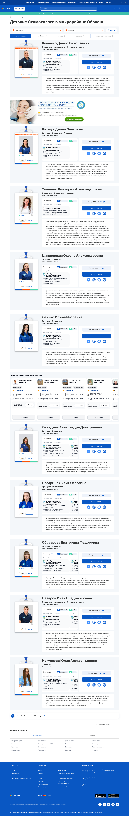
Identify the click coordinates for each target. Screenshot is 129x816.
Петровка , (73, 812)
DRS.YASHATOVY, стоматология (96, 395)
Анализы (41, 781)
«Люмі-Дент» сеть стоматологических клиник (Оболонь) (53, 63)
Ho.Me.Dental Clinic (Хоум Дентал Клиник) (49, 395)
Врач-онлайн (62, 770)
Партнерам (15, 773)
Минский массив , (48, 812)
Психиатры (42, 747)
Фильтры (112, 30)
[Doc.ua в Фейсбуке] (100, 804)
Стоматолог (47, 47)
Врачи (40, 770)
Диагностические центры (46, 776)
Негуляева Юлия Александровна (69, 661)
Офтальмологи (70, 744)
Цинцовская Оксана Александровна (72, 255)
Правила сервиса (17, 776)
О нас (13, 770)
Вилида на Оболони (53, 208)
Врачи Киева (16, 17)
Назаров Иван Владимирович (67, 598)
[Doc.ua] (7, 9)
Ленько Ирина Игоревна (62, 317)
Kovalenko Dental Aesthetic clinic (24, 395)
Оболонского (18, 812)
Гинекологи (42, 741)
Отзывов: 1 (30, 160)
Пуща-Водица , (65, 812)
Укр (125, 2)
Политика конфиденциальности (22, 778)
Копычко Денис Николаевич (65, 43)
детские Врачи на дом (95, 812)
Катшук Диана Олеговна (62, 129)
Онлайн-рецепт (43, 787)
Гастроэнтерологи (17, 741)
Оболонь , (57, 812)
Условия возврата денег (65, 786)
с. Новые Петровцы (82, 812)
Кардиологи (96, 741)
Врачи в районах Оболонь (27, 17)
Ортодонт (46, 133)
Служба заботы (109, 770)
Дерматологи (69, 741)
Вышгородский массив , (35, 812)
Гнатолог (68, 133)
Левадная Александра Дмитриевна (72, 427)
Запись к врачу (96, 62)
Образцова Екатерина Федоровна (70, 542)
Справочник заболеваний (66, 773)
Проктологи (15, 747)
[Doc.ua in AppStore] (100, 796)
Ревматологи (15, 750)
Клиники (40, 773)
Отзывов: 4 (29, 74)
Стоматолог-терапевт (64, 193)
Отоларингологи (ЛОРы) (46, 744)
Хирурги (95, 750)
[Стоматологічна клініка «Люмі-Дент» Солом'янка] (48, 112)
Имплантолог (60, 47)
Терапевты (42, 750)
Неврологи (15, 744)
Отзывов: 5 (29, 220)
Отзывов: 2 (29, 514)
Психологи (68, 747)
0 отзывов (19, 390)
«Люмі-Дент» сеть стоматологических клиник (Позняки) (53, 447)
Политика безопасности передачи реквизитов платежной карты (65, 781)
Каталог (21, 8)
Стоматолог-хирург (76, 47)
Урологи (68, 750)
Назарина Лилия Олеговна (64, 483)
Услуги (40, 778)
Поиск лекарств (43, 784)
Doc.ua (13, 804)
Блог (59, 776)
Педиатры (95, 744)
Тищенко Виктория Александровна (72, 189)
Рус (121, 2)
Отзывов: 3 (29, 458)
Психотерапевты (98, 747)
